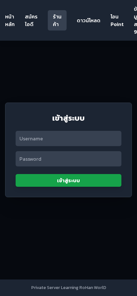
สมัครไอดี (31, 20)
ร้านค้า (57, 20)
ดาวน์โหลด (88, 20)
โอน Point (117, 20)
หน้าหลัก (10, 20)
